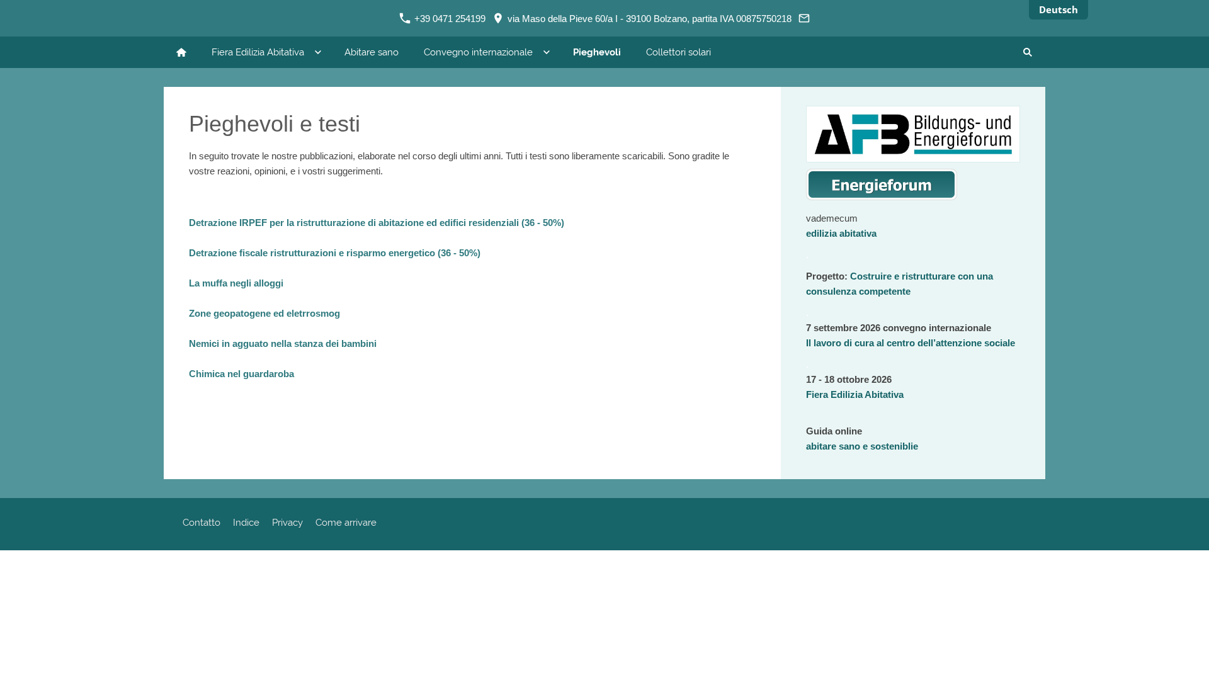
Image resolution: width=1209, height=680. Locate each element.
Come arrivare (346, 522)
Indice (246, 522)
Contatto (201, 522)
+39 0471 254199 (448, 18)
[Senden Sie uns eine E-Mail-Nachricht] (804, 18)
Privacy (287, 522)
